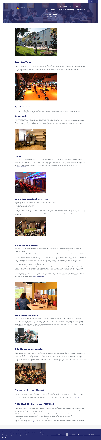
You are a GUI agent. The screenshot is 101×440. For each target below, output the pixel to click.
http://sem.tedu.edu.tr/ (29, 421)
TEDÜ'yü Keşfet (80, 9)
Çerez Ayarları (59, 434)
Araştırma (61, 9)
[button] (89, 1)
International (82, 6)
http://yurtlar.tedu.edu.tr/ (22, 166)
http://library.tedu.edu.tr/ (38, 276)
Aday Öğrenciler (63, 6)
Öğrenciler (70, 6)
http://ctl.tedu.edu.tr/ (76, 397)
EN (97, 1)
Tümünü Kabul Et (91, 434)
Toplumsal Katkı (69, 9)
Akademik (53, 9)
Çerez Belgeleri (4, 437)
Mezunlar (76, 6)
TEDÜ (47, 9)
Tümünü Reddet (75, 434)
